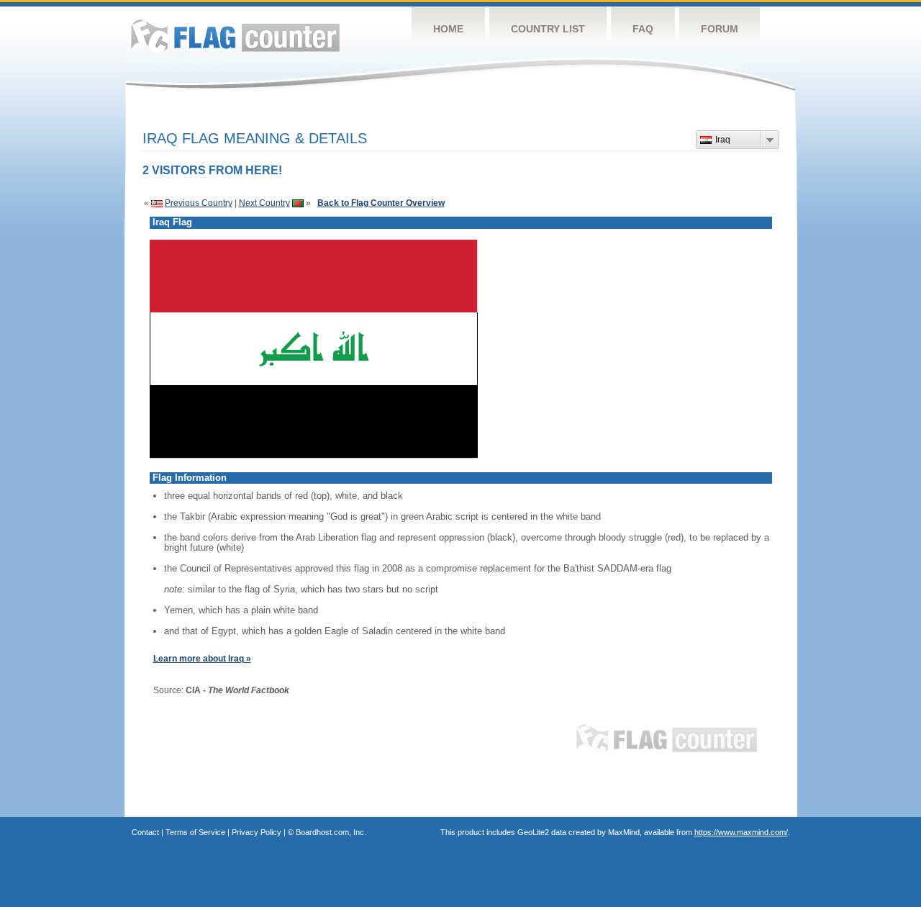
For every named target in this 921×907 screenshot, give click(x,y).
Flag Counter (235, 35)
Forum (719, 29)
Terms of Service (195, 832)
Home (448, 29)
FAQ (642, 29)
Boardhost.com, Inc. (331, 832)
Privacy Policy (256, 832)
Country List (548, 29)
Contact (145, 832)
